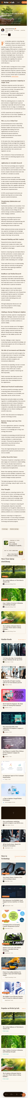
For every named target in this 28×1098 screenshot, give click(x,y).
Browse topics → (22, 639)
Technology (6, 6)
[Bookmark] (17, 1094)
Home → (24, 1008)
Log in (18, 2)
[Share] (21, 1094)
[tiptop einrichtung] (2, 30)
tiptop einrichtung (9, 28)
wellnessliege (14, 76)
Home (2, 6)
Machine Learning (14, 529)
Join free (25, 2)
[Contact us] (24, 1095)
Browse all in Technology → (20, 857)
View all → (23, 560)
